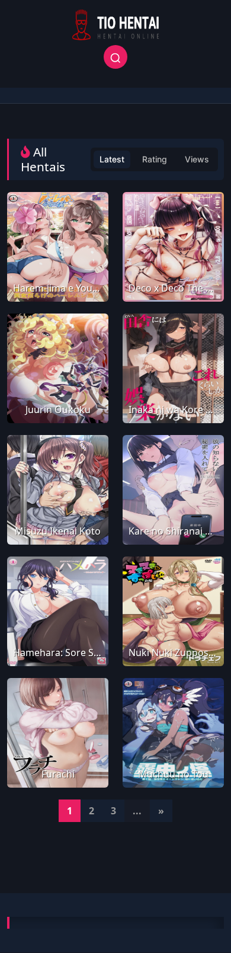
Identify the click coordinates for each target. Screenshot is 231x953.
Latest (112, 159)
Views (197, 159)
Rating (154, 159)
